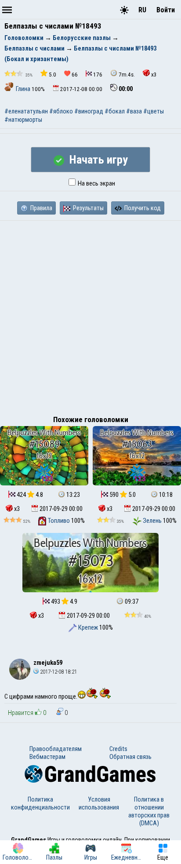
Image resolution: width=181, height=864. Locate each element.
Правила (40, 208)
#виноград (88, 111)
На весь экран (95, 183)
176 (97, 74)
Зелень (152, 521)
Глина (23, 89)
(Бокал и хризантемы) (36, 59)
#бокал (115, 111)
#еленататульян (26, 111)
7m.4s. (127, 74)
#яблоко (61, 111)
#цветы (153, 111)
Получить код (142, 208)
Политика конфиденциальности (40, 803)
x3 (154, 74)
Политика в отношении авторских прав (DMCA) (149, 811)
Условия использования (99, 803)
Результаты (88, 208)
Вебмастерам (47, 757)
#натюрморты (23, 120)
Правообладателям (55, 749)
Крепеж (88, 627)
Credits (118, 749)
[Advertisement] (90, 315)
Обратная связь (130, 757)
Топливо (59, 521)
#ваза (134, 111)
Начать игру (97, 160)
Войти (165, 10)
